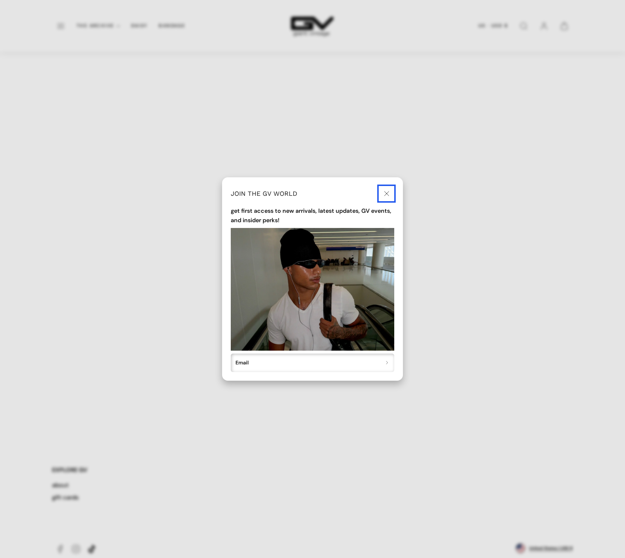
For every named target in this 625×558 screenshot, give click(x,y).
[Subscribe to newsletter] (387, 363)
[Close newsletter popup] (386, 194)
